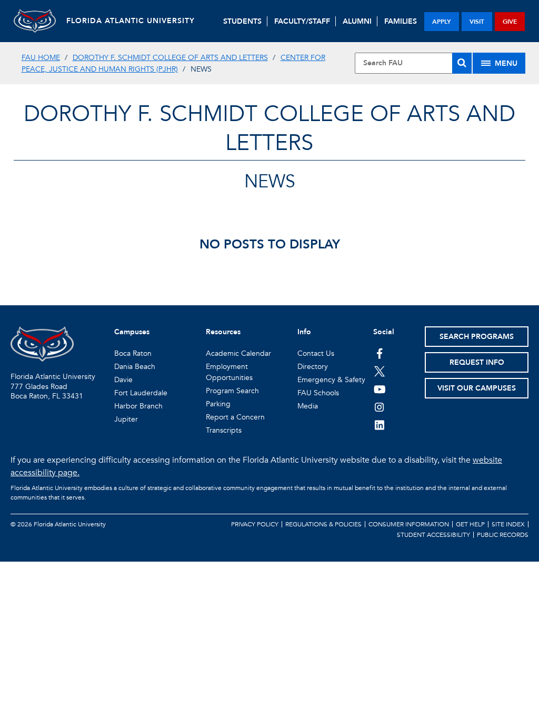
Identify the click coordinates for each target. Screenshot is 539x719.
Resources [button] (223, 332)
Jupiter (126, 419)
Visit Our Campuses (476, 388)
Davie (123, 380)
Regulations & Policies (323, 524)
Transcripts (224, 430)
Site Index (508, 524)
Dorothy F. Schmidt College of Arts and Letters (170, 58)
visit (477, 21)
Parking (218, 404)
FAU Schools (318, 393)
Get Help (470, 524)
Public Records (502, 535)
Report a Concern (235, 417)
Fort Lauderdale (140, 393)
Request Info (477, 362)
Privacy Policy (254, 524)
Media (307, 406)
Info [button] (304, 332)
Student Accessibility (433, 535)
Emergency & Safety (331, 380)
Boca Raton (133, 353)
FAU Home (41, 58)
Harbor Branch (138, 406)
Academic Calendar (238, 353)
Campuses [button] (131, 332)
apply (441, 21)
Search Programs (477, 337)
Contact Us (315, 353)
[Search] (462, 63)
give (510, 21)
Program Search (232, 391)
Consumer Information (408, 524)
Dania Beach (134, 367)
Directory (312, 367)
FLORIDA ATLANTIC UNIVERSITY (130, 21)
